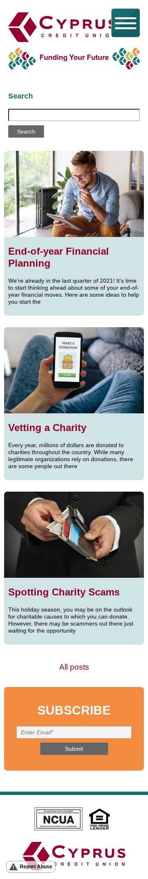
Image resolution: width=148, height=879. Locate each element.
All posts (74, 667)
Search (20, 96)
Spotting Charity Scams (64, 592)
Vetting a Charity (47, 427)
